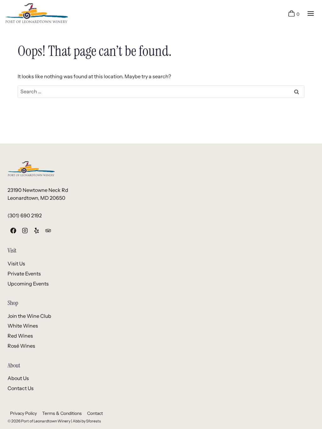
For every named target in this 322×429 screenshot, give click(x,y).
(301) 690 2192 (25, 215)
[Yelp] (36, 230)
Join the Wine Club (29, 316)
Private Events (24, 273)
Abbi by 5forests (87, 421)
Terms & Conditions (62, 413)
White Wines (23, 326)
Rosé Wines (21, 346)
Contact (95, 413)
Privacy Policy (23, 413)
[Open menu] (310, 13)
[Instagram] (25, 230)
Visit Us (16, 263)
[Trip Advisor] (48, 230)
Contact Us (21, 388)
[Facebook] (13, 230)
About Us (18, 378)
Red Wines (20, 336)
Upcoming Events (28, 283)
